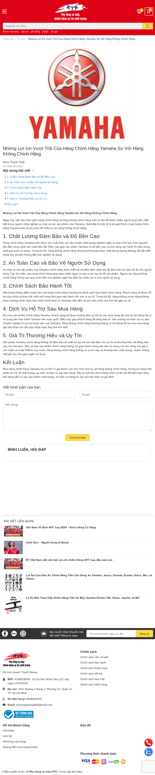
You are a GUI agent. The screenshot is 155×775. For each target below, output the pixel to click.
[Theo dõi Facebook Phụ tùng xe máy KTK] (5, 633)
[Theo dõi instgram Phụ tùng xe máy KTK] (23, 633)
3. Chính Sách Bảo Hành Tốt (24, 187)
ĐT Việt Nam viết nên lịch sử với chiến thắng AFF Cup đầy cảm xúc (69, 559)
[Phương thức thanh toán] (103, 761)
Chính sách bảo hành (93, 662)
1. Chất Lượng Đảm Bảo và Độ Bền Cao (31, 176)
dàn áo (25, 31)
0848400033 (34, 698)
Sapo (79, 771)
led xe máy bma (11, 31)
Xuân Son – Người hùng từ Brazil (47, 542)
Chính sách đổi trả (91, 673)
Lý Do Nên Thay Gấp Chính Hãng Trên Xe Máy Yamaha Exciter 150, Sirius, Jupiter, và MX (82, 597)
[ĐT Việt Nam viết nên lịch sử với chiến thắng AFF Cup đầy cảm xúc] (13, 563)
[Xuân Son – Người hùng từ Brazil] (13, 547)
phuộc (45, 31)
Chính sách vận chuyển (94, 657)
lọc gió (54, 31)
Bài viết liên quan (19, 521)
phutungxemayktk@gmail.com (34, 704)
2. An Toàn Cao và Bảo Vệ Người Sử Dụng (32, 182)
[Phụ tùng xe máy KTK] (77, 11)
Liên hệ (7, 736)
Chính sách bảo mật (92, 679)
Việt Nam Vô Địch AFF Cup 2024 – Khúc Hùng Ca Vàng (61, 527)
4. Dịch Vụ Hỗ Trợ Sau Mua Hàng (27, 193)
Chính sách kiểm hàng (93, 684)
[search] (147, 26)
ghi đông (35, 31)
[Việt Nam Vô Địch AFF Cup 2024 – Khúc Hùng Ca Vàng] (13, 531)
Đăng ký (144, 633)
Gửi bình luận (77, 437)
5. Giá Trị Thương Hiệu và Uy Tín (27, 198)
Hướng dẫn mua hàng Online (20, 746)
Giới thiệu (8, 730)
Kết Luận (12, 204)
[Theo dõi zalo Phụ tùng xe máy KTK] (14, 633)
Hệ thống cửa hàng (14, 741)
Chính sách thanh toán (94, 668)
